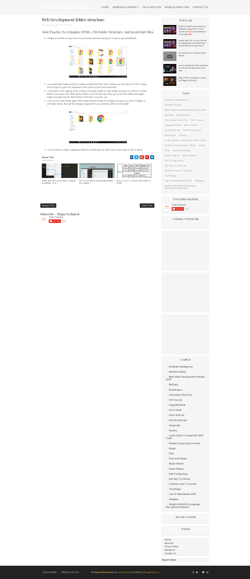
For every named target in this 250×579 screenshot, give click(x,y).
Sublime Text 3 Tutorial (178, 170)
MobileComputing (177, 7)
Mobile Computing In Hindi (180, 145)
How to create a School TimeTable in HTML (133, 181)
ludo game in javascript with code (185, 140)
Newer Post (48, 205)
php (166, 150)
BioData (169, 115)
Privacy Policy (171, 546)
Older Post (147, 205)
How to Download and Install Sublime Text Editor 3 (96, 181)
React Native (171, 155)
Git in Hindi (190, 125)
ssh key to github (175, 165)
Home (105, 7)
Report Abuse (169, 559)
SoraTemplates (125, 572)
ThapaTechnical (66, 6)
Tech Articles (152, 7)
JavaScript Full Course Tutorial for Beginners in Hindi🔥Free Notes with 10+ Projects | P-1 (193, 43)
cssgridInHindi (172, 125)
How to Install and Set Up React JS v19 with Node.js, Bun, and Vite (193, 68)
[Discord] (200, 571)
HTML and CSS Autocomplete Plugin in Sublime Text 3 (59, 181)
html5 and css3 (192, 130)
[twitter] (197, 572)
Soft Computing (173, 160)
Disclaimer (169, 550)
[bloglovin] (203, 572)
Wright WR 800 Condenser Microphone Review (180, 187)
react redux (189, 155)
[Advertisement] (185, 250)
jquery (183, 135)
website (199, 180)
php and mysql (181, 150)
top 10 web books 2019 (178, 180)
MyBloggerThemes (150, 572)
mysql (202, 145)
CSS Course (197, 120)
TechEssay (67, 25)
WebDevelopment (125, 7)
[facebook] (193, 572)
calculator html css (175, 120)
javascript (170, 135)
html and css (172, 130)
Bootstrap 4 (183, 115)
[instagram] (207, 572)
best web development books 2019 (185, 110)
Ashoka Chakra (173, 105)
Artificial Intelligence (176, 100)
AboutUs (168, 543)
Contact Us (200, 7)
